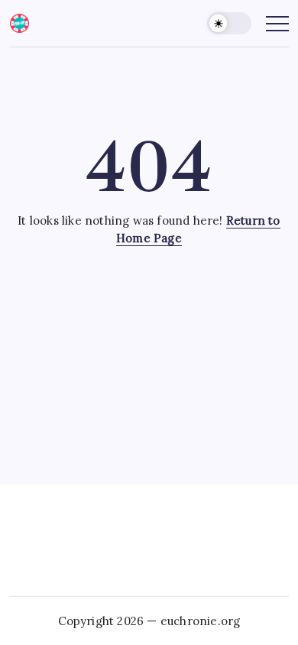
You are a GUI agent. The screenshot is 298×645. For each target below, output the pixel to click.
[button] (229, 23)
